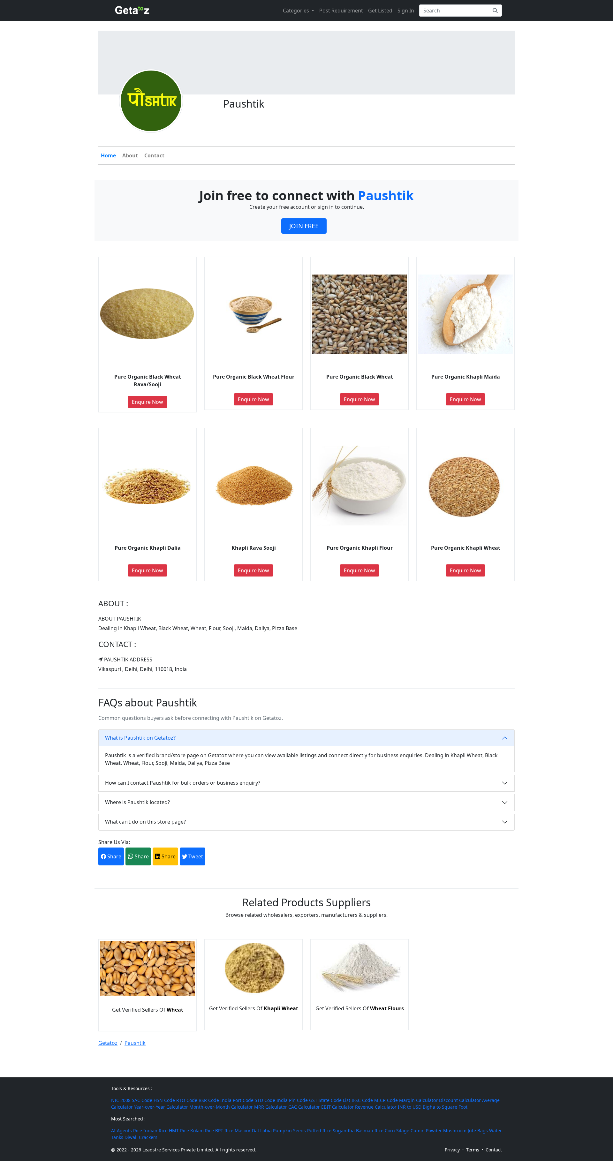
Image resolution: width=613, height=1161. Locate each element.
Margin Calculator (418, 1100)
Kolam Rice (202, 1130)
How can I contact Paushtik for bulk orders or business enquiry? (182, 782)
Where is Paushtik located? (137, 802)
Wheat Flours (387, 1008)
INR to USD (409, 1107)
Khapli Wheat (281, 1008)
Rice (137, 1130)
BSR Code (209, 1100)
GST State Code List (329, 1100)
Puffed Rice (319, 1130)
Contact (154, 155)
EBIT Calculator (337, 1107)
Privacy (452, 1150)
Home (108, 155)
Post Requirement (341, 10)
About (130, 155)
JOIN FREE (304, 226)
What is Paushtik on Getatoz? (140, 737)
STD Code (265, 1100)
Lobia (266, 1130)
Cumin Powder (426, 1130)
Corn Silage (397, 1130)
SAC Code (142, 1100)
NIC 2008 (121, 1100)
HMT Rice (179, 1130)
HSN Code (164, 1100)
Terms (472, 1150)
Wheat (175, 1009)
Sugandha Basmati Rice (358, 1130)
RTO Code (186, 1100)
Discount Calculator (460, 1100)
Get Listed (380, 10)
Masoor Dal (247, 1130)
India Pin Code (292, 1100)
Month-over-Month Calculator (221, 1107)
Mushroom (454, 1130)
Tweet (195, 856)
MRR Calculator (270, 1107)
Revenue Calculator (376, 1107)
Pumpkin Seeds (289, 1130)
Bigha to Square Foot (445, 1107)
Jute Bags (478, 1130)
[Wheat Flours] (359, 993)
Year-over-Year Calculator (161, 1107)
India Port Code (237, 1100)
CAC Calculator (304, 1107)
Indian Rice (155, 1130)
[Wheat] (147, 994)
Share (113, 856)
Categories (296, 10)
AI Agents (121, 1130)
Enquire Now (147, 401)
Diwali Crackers (141, 1137)
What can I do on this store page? (145, 821)
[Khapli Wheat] (253, 993)
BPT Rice (224, 1130)
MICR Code (386, 1100)
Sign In (405, 10)
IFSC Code (362, 1100)
